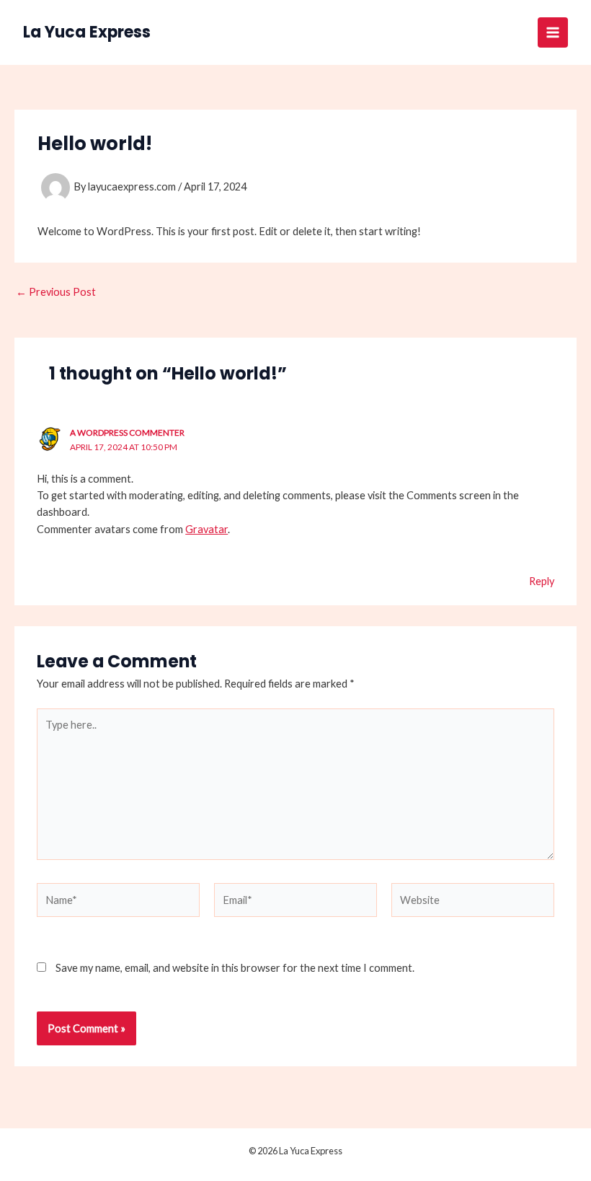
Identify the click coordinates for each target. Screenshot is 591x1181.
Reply (541, 581)
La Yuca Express (87, 32)
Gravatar (206, 529)
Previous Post (56, 292)
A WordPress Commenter (127, 432)
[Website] (472, 902)
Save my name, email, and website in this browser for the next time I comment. (234, 968)
